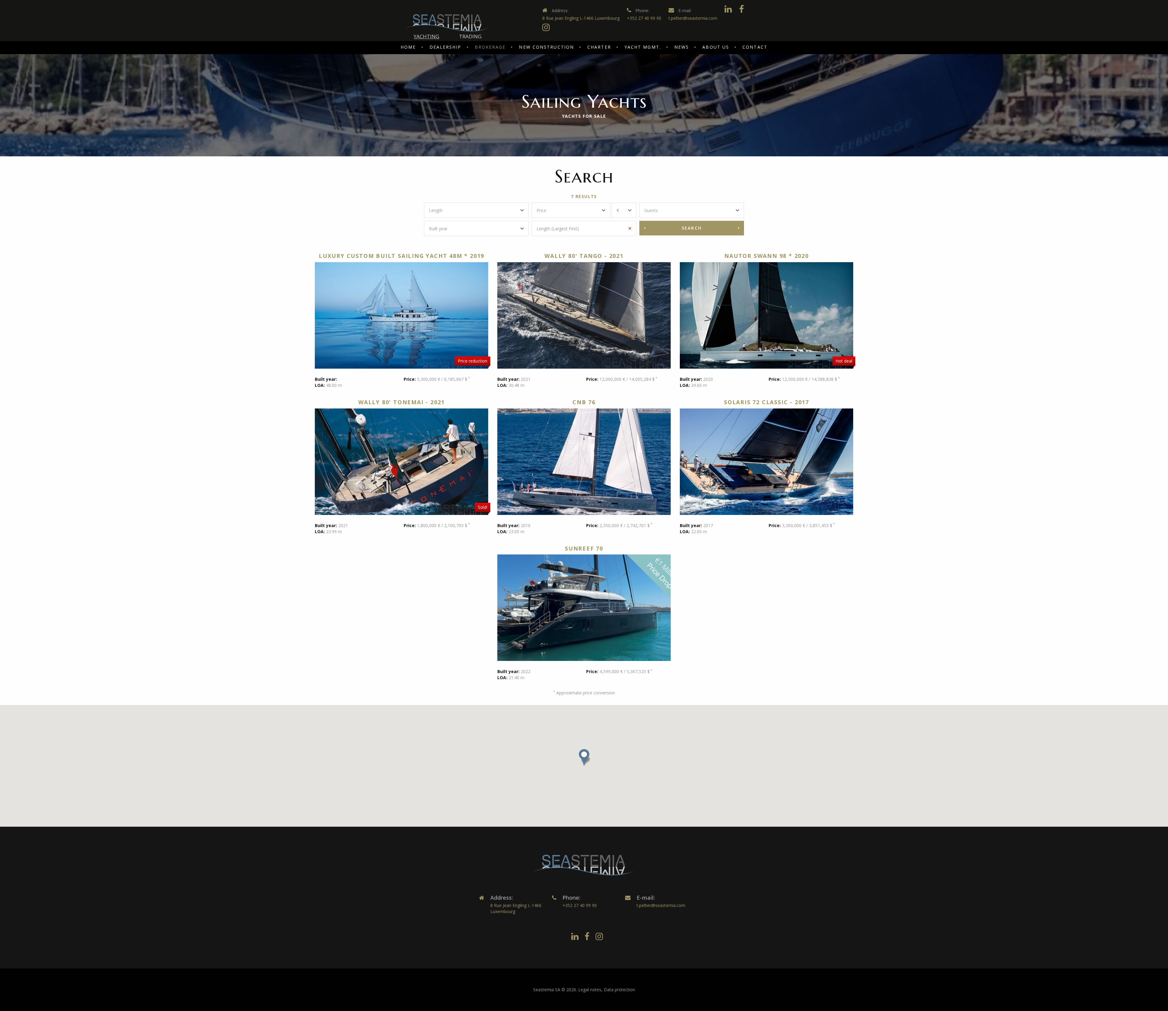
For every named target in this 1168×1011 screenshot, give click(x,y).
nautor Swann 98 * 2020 (766, 255)
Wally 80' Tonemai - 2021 (401, 402)
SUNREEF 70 (584, 548)
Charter (599, 47)
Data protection (619, 989)
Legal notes (589, 989)
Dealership (445, 47)
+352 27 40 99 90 (644, 18)
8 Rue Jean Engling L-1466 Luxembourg (581, 18)
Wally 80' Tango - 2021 (584, 255)
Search (692, 228)
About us (715, 47)
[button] (584, 757)
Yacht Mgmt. (642, 47)
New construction (546, 47)
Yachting (426, 36)
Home (408, 47)
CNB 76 (584, 402)
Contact (754, 47)
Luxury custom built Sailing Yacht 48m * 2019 (401, 255)
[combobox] (476, 210)
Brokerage (490, 47)
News (681, 47)
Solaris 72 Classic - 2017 (766, 402)
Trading (470, 36)
